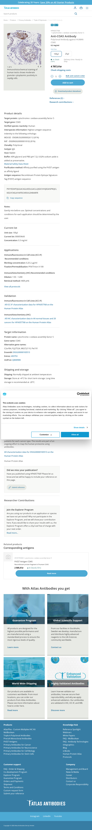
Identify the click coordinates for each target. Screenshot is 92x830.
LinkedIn (47, 816)
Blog (65, 747)
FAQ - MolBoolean (71, 738)
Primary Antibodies (25, 20)
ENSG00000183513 (21, 352)
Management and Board (77, 769)
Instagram (34, 816)
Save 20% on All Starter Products (57, 2)
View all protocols (12, 286)
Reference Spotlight (72, 729)
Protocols (67, 757)
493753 (14, 356)
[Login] (75, 8)
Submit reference (18, 487)
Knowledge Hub (70, 725)
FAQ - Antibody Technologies (75, 741)
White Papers (69, 735)
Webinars (67, 732)
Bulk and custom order (75, 76)
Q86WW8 (16, 360)
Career (69, 775)
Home (6, 20)
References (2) (56, 98)
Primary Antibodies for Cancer (17, 744)
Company (70, 764)
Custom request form (13, 790)
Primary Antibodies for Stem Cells (19, 754)
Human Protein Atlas (72, 754)
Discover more (58, 710)
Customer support (12, 764)
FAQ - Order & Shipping (14, 769)
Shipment (8, 784)
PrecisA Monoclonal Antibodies (18, 738)
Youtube (58, 816)
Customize (44, 435)
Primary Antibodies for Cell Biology (19, 751)
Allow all (75, 435)
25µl (67, 53)
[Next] (40, 66)
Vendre (32, 825)
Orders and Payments (13, 781)
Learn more (12, 647)
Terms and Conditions (13, 787)
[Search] (76, 13)
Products (13, 20)
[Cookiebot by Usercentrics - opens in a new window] (78, 394)
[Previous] (37, 66)
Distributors (71, 778)
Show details (79, 427)
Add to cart (68, 82)
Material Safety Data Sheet (16, 164)
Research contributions (61, 102)
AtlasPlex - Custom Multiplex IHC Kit (20, 729)
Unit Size (54, 49)
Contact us (56, 647)
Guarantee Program (13, 778)
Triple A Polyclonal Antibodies (17, 735)
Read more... (12, 533)
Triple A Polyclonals (40, 20)
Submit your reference (14, 793)
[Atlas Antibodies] (11, 8)
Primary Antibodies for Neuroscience (20, 747)
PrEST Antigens (10, 741)
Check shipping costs (61, 70)
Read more (12, 710)
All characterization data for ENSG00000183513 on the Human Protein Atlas (28, 454)
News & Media (72, 772)
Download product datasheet (69, 91)
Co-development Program (15, 772)
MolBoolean (9, 732)
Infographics (68, 744)
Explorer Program (12, 775)
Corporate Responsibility (77, 784)
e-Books (66, 751)
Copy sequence (16, 198)
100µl (56, 54)
